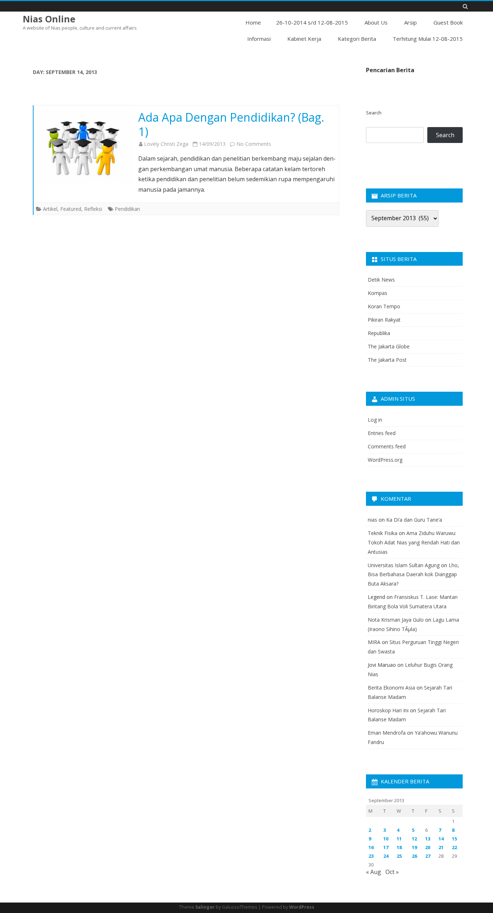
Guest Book (448, 22)
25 (399, 856)
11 (399, 838)
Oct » (392, 872)
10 (385, 838)
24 (385, 856)
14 (441, 838)
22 (454, 847)
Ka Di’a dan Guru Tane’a (414, 519)
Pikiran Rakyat (384, 319)
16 (371, 847)
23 (371, 856)
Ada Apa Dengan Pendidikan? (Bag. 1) (231, 124)
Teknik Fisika (382, 533)
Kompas (377, 293)
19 (414, 847)
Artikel (50, 208)
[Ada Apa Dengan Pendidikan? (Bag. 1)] (84, 146)
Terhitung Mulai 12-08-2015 (428, 38)
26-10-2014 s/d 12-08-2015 (312, 22)
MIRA (374, 642)
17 (385, 847)
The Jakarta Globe (389, 346)
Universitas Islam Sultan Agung (404, 565)
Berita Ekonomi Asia (391, 687)
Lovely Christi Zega (166, 143)
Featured (70, 208)
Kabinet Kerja (304, 38)
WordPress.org (385, 459)
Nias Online (49, 18)
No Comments (253, 143)
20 (427, 847)
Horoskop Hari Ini (388, 710)
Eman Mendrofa (387, 732)
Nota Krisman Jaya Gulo (396, 619)
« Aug (373, 872)
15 (454, 838)
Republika (379, 333)
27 (427, 856)
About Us (376, 22)
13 (427, 838)
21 (441, 847)
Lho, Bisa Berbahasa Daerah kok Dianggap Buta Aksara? (413, 574)
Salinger (205, 907)
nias (372, 519)
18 (399, 847)
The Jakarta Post (387, 359)
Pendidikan (127, 208)
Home (253, 22)
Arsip (410, 22)
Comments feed (387, 446)
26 (414, 856)
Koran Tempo (384, 306)
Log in (375, 419)
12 (414, 838)
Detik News (381, 279)
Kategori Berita (357, 38)
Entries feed (382, 433)
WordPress (301, 907)
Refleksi (93, 208)
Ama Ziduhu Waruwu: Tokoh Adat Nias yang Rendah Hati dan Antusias (414, 542)
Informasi (259, 38)
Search (373, 112)
